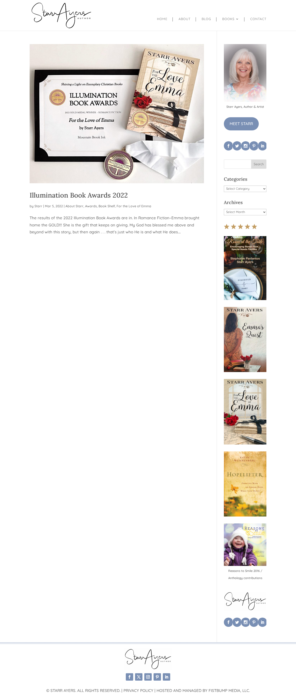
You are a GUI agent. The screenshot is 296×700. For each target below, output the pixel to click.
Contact (258, 19)
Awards (91, 206)
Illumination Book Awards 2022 (79, 195)
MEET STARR (241, 123)
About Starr (74, 206)
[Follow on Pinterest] (157, 677)
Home (162, 19)
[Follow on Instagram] (148, 677)
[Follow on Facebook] (129, 677)
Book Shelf (107, 206)
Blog (206, 19)
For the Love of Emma (134, 206)
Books (228, 19)
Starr (38, 206)
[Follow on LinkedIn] (166, 677)
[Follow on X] (138, 677)
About (185, 19)
